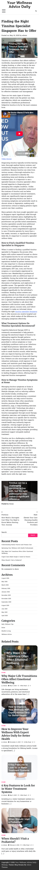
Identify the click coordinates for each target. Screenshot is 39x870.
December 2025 (6, 595)
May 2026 (4, 582)
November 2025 (6, 599)
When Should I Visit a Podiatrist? (12, 560)
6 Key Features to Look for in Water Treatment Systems (18, 789)
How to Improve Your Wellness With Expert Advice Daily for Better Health (16, 734)
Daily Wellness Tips (7, 624)
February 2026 (6, 588)
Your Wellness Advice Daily (19, 4)
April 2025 (5, 616)
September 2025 (6, 602)
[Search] (36, 11)
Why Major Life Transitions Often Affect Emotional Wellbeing (19, 679)
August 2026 (5, 578)
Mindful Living (6, 631)
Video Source (7, 159)
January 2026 (6, 592)
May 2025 (4, 612)
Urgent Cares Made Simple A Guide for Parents (16, 557)
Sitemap (5, 865)
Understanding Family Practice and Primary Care (17, 545)
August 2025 (5, 605)
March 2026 (5, 585)
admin (24, 35)
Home (11, 504)
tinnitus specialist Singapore (26, 312)
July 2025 (4, 609)
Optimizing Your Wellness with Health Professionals (17, 548)
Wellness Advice (7, 634)
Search (4, 532)
